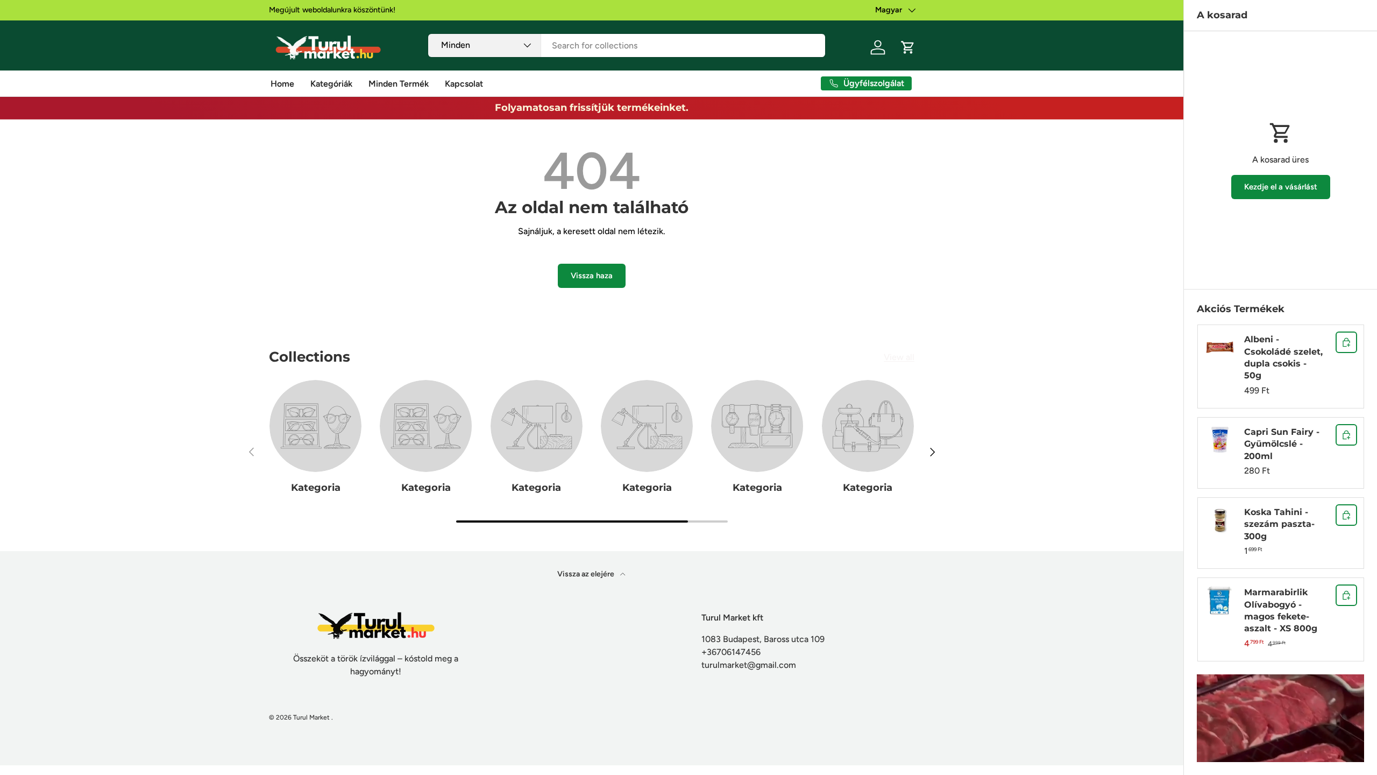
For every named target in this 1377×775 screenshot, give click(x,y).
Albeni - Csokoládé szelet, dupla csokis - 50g (1283, 357)
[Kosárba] (1346, 342)
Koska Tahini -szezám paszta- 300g (1279, 524)
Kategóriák (331, 84)
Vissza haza (592, 275)
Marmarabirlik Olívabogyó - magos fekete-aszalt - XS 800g (1280, 610)
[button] (908, 47)
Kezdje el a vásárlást (1280, 187)
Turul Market (311, 717)
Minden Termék (398, 84)
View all (899, 357)
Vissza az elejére (586, 574)
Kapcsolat (464, 84)
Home (282, 84)
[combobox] (627, 45)
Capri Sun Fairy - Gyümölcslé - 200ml (1281, 444)
